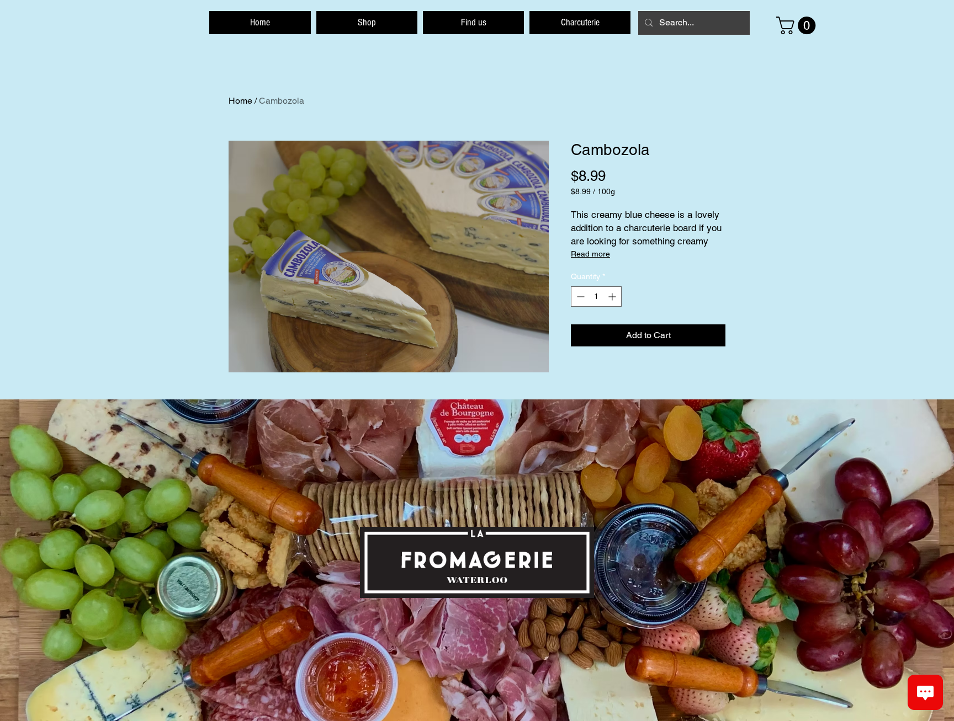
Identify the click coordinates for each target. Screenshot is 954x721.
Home (240, 100)
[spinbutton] (596, 296)
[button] (798, 25)
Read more (590, 253)
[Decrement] (579, 296)
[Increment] (613, 296)
